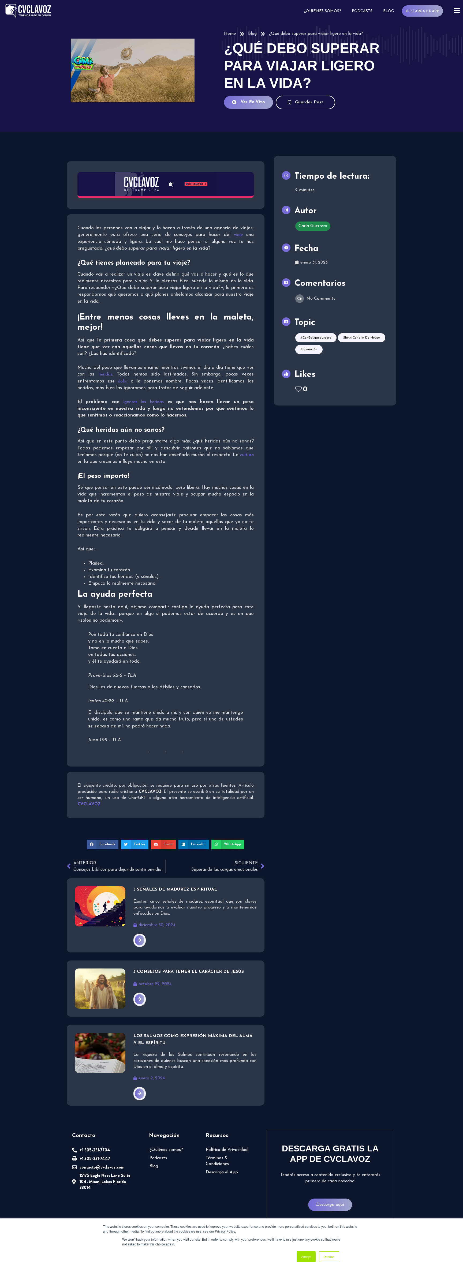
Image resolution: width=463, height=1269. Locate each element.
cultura (247, 455)
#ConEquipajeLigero (316, 337)
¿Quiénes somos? (322, 11)
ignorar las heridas (143, 402)
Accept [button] (306, 1256)
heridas (105, 374)
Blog (388, 11)
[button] (102, 844)
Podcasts (362, 11)
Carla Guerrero (312, 226)
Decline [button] (329, 1256)
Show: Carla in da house (361, 337)
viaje (238, 235)
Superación (309, 349)
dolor (121, 381)
